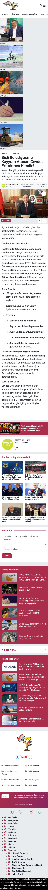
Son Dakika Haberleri (12, 785)
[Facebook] (17, 757)
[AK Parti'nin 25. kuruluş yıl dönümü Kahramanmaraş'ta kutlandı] (35, 509)
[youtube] (31, 812)
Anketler (12, 841)
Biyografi (12, 838)
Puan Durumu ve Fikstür (13, 780)
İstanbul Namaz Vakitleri (9, 772)
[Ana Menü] (44, 6)
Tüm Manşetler (33, 780)
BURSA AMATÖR (29, 14)
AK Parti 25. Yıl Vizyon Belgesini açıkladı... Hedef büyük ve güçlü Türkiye (11, 477)
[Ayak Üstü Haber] (10, 5)
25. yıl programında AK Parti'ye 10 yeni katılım (10, 498)
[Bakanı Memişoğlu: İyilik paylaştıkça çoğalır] (35, 489)
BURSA (5, 14)
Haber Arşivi (33, 785)
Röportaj (12, 835)
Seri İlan (12, 832)
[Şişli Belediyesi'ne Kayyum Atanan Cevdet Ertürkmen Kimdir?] (24, 203)
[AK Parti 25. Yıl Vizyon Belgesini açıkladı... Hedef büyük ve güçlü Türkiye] (12, 467)
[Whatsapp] (30, 757)
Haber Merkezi (21, 443)
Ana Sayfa (12, 817)
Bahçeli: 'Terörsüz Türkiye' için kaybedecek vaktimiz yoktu (11, 519)
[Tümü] (45, 650)
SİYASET (16, 153)
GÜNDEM (15, 14)
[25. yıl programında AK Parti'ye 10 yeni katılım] (12, 489)
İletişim (11, 847)
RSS (6, 796)
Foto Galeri (13, 823)
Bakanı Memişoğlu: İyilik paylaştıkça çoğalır (34, 498)
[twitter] (21, 812)
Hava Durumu (33, 766)
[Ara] (41, 6)
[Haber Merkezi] (7, 444)
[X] (22, 757)
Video (11, 826)
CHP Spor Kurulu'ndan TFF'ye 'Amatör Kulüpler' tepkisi (34, 477)
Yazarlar (12, 829)
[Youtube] (26, 757)
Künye (11, 844)
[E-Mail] (17, 448)
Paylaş (7, 220)
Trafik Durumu (33, 771)
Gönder (7, 555)
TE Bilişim (30, 804)
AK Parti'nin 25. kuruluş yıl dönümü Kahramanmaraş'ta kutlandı (35, 519)
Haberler (6, 153)
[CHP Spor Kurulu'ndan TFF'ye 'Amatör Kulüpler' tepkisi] (35, 467)
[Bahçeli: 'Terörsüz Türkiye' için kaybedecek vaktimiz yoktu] (12, 509)
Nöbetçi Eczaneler (11, 766)
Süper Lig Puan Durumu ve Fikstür (27, 865)
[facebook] (12, 812)
